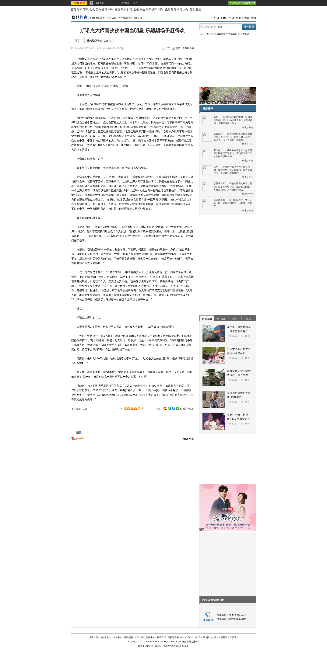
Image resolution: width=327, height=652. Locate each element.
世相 (136, 9)
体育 (104, 9)
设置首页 (93, 637)
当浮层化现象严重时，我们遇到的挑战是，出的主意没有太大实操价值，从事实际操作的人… (233, 120)
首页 (73, 9)
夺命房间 (232, 34)
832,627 (234, 336)
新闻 (79, 9)
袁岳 (216, 117)
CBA (224, 18)
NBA (111, 9)
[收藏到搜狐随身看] (177, 408)
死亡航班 (211, 34)
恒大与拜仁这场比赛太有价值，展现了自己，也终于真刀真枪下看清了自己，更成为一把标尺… (233, 136)
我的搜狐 (125, 3)
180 (247, 379)
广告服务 (139, 637)
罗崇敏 (217, 150)
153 (247, 336)
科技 (142, 9)
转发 (244, 127)
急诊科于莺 (219, 200)
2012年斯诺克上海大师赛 (103, 18)
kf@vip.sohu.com (237, 619)
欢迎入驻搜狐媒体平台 (243, 3)
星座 (198, 9)
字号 (178, 48)
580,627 (234, 379)
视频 (117, 9)
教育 (173, 9)
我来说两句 (99, 40)
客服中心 (150, 637)
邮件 (135, 3)
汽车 (148, 9)
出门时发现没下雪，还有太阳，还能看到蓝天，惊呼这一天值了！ (233, 203)
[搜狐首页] (79, 3)
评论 (250, 127)
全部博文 (233, 637)
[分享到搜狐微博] (165, 408)
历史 (98, 9)
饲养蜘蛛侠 (222, 34)
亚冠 (238, 18)
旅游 (186, 9)
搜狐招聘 (128, 637)
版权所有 (196, 641)
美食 (192, 9)
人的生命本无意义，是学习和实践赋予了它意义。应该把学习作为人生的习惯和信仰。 (233, 153)
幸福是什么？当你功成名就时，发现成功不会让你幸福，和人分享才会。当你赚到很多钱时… (233, 170)
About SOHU (187, 637)
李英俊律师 (219, 183)
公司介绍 (200, 637)
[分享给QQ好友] (169, 408)
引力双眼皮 (243, 34)
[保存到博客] (186, 408)
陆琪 (216, 167)
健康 (167, 9)
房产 (154, 9)
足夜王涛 (218, 133)
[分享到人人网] (173, 408)
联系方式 (161, 637)
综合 (253, 18)
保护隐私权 (173, 637)
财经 (129, 9)
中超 (231, 18)
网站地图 (211, 637)
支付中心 (117, 637)
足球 (246, 18)
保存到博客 (188, 48)
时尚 (161, 9)
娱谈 (123, 9)
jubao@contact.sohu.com (176, 645)
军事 (86, 9)
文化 (92, 9)
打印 (168, 48)
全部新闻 (222, 637)
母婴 (179, 9)
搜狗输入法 (105, 637)
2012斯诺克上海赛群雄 (130, 18)
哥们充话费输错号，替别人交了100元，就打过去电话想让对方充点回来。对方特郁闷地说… (233, 186)
